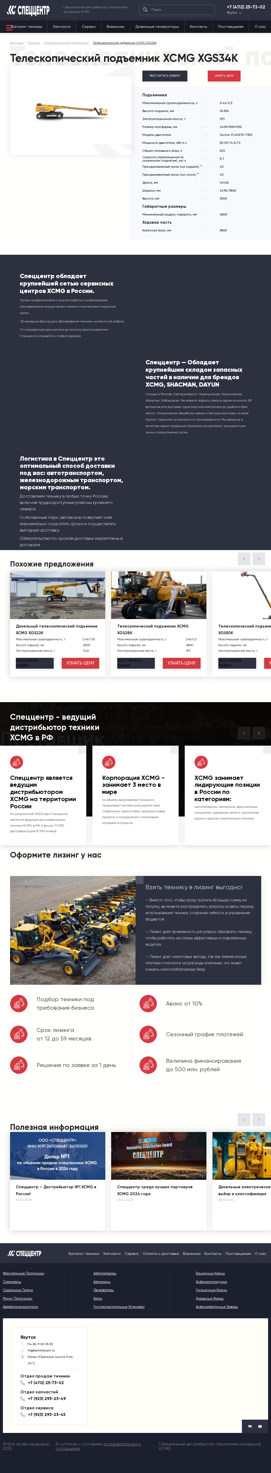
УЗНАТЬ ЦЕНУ (224, 75)
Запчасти (62, 26)
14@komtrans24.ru (41, 1350)
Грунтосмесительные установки (118, 1307)
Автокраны (102, 1282)
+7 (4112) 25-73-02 (246, 7)
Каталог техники (26, 26)
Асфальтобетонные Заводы (217, 1307)
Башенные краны (210, 1273)
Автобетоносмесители (20, 1307)
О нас (260, 26)
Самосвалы (12, 1282)
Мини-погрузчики (17, 1299)
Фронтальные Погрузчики (23, 1273)
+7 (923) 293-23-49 (47, 1398)
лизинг (27, 663)
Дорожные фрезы (210, 1299)
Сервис (89, 26)
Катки (97, 1299)
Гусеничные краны (211, 1290)
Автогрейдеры (104, 1273)
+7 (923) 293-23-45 (46, 1414)
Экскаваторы (103, 1290)
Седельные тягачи (18, 1290)
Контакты (198, 26)
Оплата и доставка (161, 1253)
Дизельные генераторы (157, 26)
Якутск (232, 13)
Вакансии (115, 26)
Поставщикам (230, 26)
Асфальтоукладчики (211, 1282)
